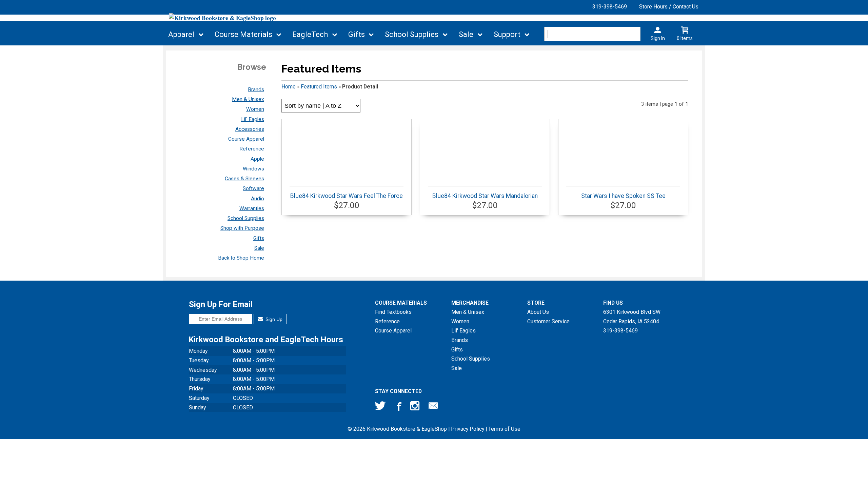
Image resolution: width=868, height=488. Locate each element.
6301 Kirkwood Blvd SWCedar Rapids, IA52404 (631, 317)
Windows (253, 169)
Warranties (251, 208)
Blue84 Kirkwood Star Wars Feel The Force (346, 195)
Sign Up (273, 319)
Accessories (249, 129)
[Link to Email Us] (433, 407)
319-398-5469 (609, 6)
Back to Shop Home (241, 258)
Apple (257, 159)
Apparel (181, 34)
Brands (256, 89)
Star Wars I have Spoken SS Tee (623, 195)
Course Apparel (246, 139)
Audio (257, 199)
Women (255, 109)
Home (288, 86)
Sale (466, 34)
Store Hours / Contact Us (668, 6)
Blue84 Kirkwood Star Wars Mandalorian (485, 195)
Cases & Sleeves (244, 179)
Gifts (356, 34)
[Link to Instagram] (415, 407)
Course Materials (243, 34)
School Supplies (411, 34)
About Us (538, 312)
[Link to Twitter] (380, 407)
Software (253, 188)
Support (507, 34)
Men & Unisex (248, 99)
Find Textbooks (393, 312)
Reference (251, 149)
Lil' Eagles (252, 119)
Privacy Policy (467, 429)
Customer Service (548, 321)
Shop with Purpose (242, 228)
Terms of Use (504, 429)
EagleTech (310, 34)
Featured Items (319, 86)
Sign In (658, 38)
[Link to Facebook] (398, 407)
